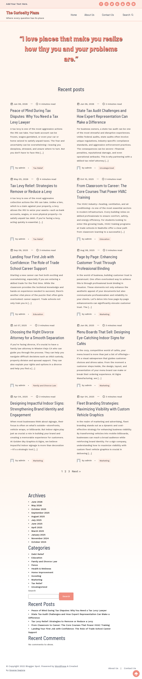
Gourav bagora (17, 670)
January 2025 (38, 534)
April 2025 (36, 527)
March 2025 (37, 531)
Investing (36, 576)
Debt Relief (37, 554)
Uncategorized (107, 168)
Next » (76, 471)
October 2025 (38, 509)
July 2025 (36, 520)
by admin (20, 167)
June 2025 (36, 523)
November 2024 (40, 538)
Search (32, 590)
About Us (89, 14)
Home (74, 14)
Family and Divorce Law (44, 385)
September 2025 (40, 512)
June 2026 (36, 501)
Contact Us (108, 14)
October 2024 (38, 542)
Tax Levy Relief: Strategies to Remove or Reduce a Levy (62, 621)
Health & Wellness (41, 568)
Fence (34, 565)
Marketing (104, 314)
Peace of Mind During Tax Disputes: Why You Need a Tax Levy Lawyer (69, 610)
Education (105, 239)
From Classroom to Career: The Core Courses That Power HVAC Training (70, 625)
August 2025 (38, 516)
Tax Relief (38, 168)
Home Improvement (42, 572)
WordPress (60, 666)
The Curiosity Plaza (22, 12)
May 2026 (36, 505)
